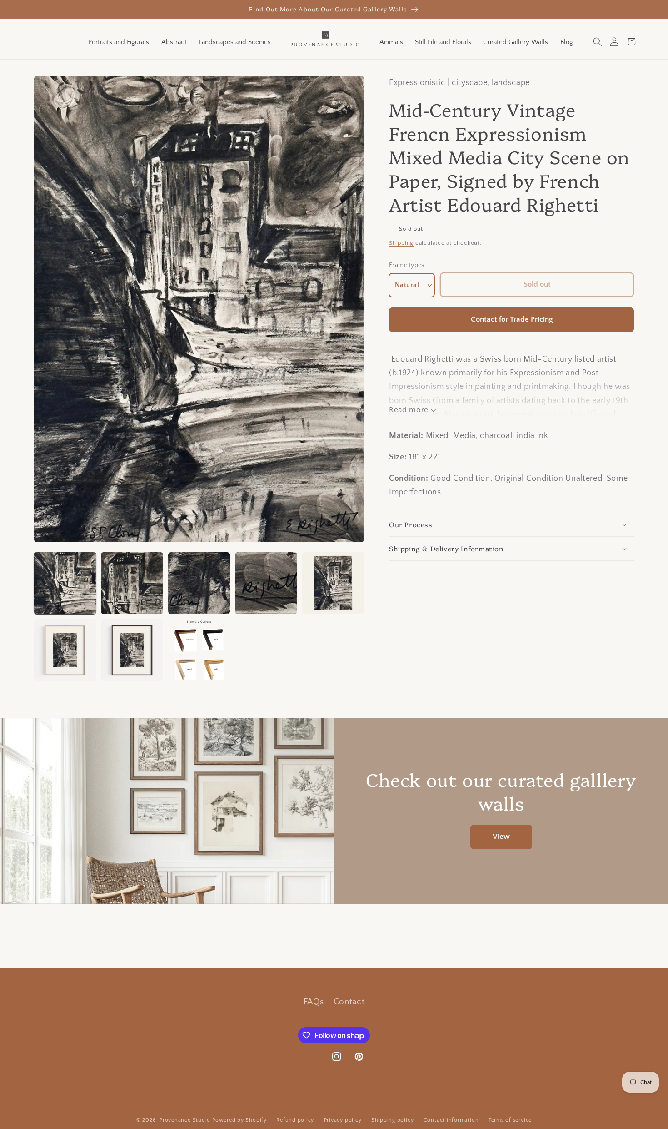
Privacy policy (343, 1120)
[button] (597, 41)
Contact (349, 1002)
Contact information (451, 1120)
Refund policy (295, 1120)
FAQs (314, 1002)
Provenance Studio (185, 1120)
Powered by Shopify (239, 1120)
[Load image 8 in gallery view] (199, 650)
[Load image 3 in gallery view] (199, 583)
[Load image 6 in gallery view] (65, 650)
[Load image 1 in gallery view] (65, 583)
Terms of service (510, 1120)
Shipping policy (392, 1120)
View (501, 836)
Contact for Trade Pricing (512, 320)
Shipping (401, 243)
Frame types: (407, 265)
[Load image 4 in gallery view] (266, 583)
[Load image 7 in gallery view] (132, 650)
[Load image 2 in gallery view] (132, 583)
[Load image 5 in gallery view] (333, 583)
